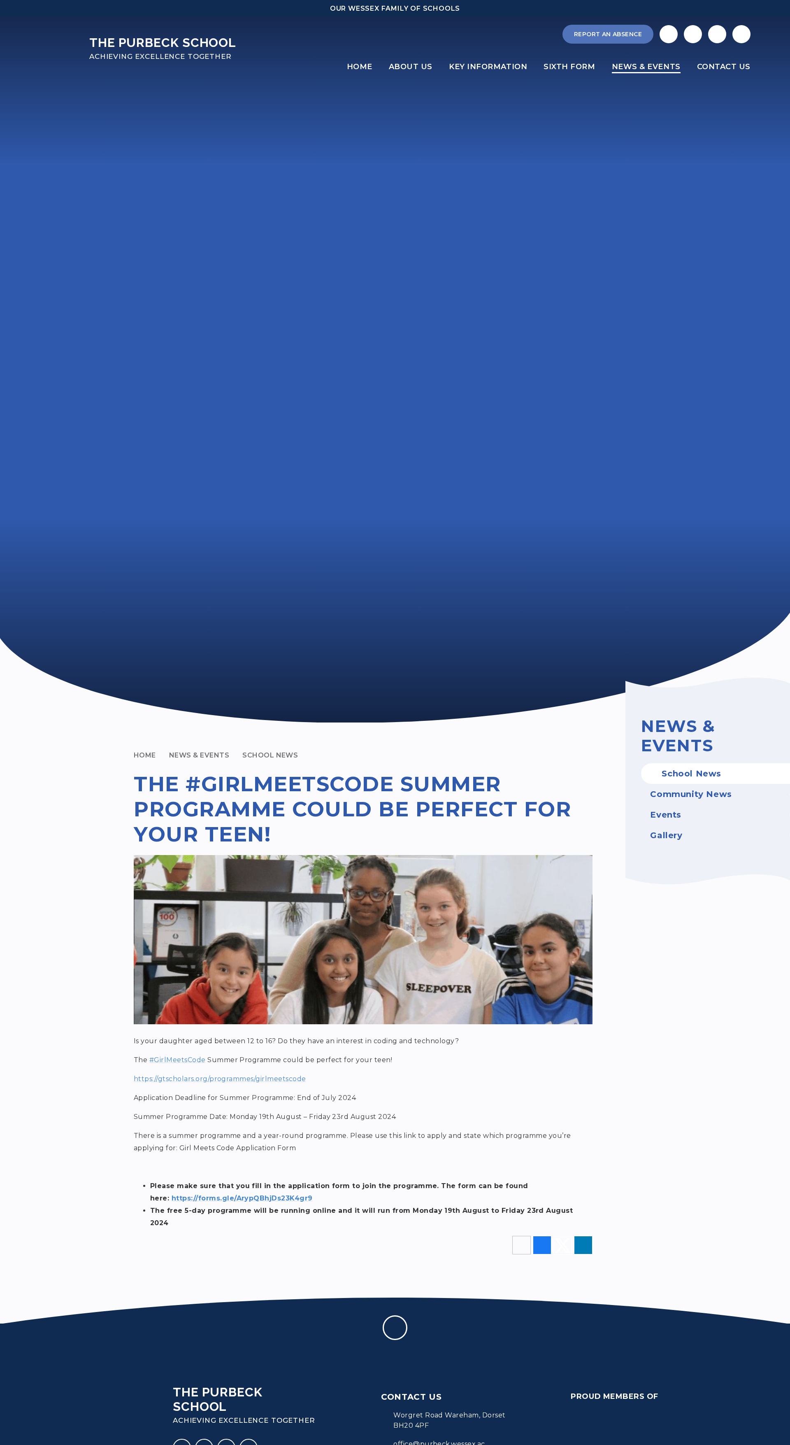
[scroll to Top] (395, 1327)
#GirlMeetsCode (177, 1060)
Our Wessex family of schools (395, 8)
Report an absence (608, 34)
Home (145, 755)
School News (270, 755)
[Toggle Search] (717, 34)
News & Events (199, 755)
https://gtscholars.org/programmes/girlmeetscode (220, 1079)
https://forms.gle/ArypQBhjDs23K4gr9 (242, 1198)
